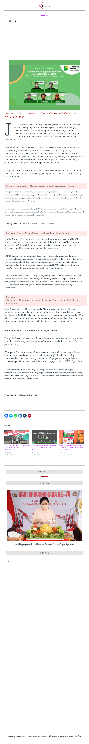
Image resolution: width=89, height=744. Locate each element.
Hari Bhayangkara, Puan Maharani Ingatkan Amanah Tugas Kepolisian (44, 544)
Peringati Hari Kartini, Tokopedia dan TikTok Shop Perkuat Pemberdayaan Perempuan (44, 447)
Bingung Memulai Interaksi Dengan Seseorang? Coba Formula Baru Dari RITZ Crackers (44, 736)
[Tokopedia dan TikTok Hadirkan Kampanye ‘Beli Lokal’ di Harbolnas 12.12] (16, 437)
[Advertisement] (44, 42)
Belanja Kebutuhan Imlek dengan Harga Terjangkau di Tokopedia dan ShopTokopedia (71, 447)
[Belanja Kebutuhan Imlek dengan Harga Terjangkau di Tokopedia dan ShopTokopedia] (71, 437)
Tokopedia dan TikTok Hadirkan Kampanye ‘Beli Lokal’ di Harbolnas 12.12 (16, 447)
